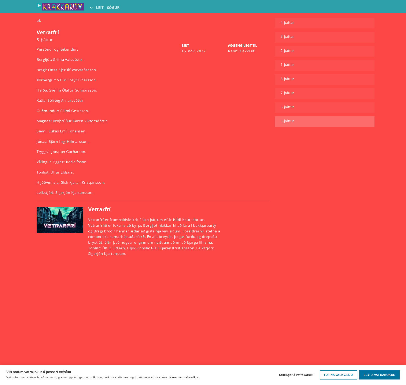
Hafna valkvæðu (338, 375)
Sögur (113, 7)
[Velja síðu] (91, 7)
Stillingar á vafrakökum (296, 375)
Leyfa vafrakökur (379, 375)
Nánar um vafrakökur (183, 377)
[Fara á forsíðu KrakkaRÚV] (60, 7)
